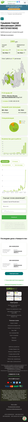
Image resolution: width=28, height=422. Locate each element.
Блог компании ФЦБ (14, 333)
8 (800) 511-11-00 (11, 1)
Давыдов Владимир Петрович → (14, 284)
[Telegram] (17, 2)
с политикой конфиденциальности (18, 228)
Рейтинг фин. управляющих (14, 359)
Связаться (14, 217)
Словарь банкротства (14, 349)
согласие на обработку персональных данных (13, 366)
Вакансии (14, 337)
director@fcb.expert (14, 378)
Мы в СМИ (14, 330)
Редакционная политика (14, 406)
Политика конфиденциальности (14, 409)
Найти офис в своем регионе (14, 361)
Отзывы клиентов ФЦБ (14, 354)
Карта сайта (14, 404)
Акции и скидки (14, 323)
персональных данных (19, 224)
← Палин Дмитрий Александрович (14, 280)
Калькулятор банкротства (14, 325)
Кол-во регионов (6, 165)
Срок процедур (19, 165)
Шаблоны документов (14, 346)
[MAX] (19, 2)
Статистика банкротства (14, 356)
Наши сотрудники (14, 335)
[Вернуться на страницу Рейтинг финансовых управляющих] (2, 18)
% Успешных (15, 161)
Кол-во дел (5, 161)
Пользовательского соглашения (14, 369)
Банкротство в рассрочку (14, 328)
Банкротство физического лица (14, 309)
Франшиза (14, 340)
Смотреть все (14, 273)
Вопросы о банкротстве (14, 351)
